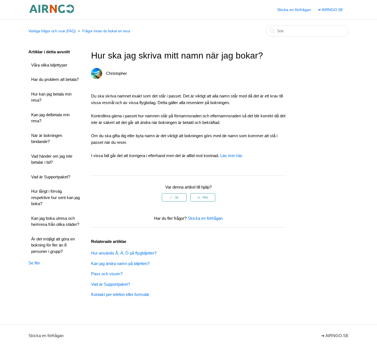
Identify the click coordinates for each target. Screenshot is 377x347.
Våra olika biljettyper (49, 65)
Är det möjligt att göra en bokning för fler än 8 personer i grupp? (53, 245)
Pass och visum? (107, 273)
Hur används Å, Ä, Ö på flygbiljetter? (123, 253)
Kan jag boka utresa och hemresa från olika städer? (55, 221)
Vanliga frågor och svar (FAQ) (52, 31)
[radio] (174, 197)
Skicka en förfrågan (294, 9)
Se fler (34, 263)
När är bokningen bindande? (46, 138)
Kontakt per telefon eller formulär (120, 294)
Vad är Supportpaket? (50, 176)
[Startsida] (52, 12)
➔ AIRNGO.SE (330, 9)
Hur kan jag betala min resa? (51, 97)
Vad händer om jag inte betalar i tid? (51, 159)
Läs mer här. (231, 155)
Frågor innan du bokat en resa (106, 31)
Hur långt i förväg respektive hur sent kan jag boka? (55, 197)
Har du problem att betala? (55, 79)
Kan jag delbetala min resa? (50, 117)
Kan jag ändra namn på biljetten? (120, 263)
